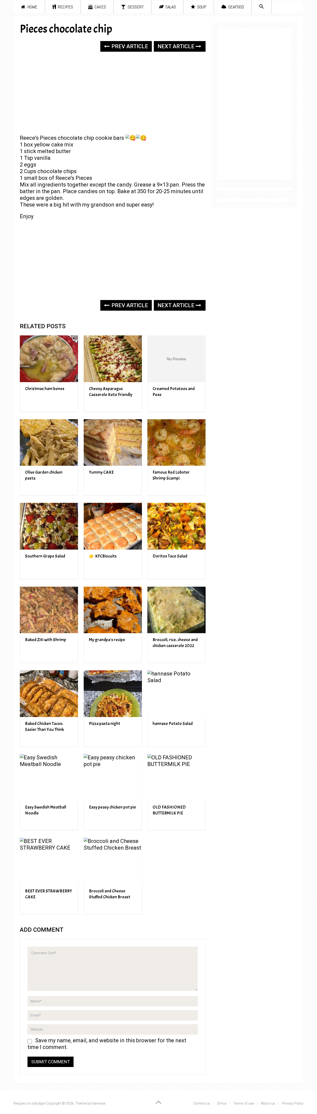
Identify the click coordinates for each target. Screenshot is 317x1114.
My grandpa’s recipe (107, 640)
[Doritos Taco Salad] (176, 526)
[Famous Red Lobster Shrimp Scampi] (176, 442)
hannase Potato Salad (173, 723)
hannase (99, 1103)
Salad (170, 7)
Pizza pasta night (104, 723)
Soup (201, 7)
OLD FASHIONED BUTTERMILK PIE (169, 810)
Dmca (221, 1103)
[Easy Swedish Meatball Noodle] (49, 777)
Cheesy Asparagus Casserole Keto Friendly (110, 391)
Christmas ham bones (44, 389)
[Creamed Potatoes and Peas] (176, 358)
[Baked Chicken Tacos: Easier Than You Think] (49, 693)
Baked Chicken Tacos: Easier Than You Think (44, 726)
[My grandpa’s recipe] (113, 610)
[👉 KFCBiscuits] (113, 526)
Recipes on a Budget (30, 1103)
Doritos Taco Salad (170, 556)
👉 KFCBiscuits (103, 556)
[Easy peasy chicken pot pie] (113, 777)
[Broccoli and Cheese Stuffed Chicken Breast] (113, 861)
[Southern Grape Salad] (49, 526)
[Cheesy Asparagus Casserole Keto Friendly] (113, 358)
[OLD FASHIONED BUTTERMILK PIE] (176, 777)
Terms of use (243, 1103)
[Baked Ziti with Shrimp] (49, 610)
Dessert (135, 7)
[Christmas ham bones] (49, 358)
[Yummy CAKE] (113, 442)
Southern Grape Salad (45, 556)
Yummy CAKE (101, 472)
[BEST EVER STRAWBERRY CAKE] (49, 861)
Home (31, 7)
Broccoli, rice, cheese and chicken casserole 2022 (175, 643)
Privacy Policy (292, 1103)
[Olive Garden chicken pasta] (49, 442)
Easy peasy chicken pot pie (112, 807)
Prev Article (129, 46)
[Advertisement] (113, 93)
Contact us (201, 1103)
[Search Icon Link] (261, 6)
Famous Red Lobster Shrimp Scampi (171, 475)
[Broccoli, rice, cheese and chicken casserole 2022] (176, 610)
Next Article (177, 46)
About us (268, 1103)
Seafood (235, 7)
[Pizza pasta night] (113, 693)
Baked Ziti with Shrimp (45, 640)
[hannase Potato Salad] (176, 693)
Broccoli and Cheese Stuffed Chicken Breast (109, 894)
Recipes (65, 7)
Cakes (100, 7)
